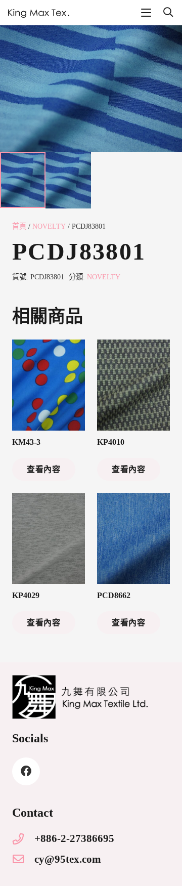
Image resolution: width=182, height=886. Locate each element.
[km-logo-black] (38, 13)
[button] (146, 13)
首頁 (19, 226)
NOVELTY (49, 226)
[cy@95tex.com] (23, 859)
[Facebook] (26, 771)
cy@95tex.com (67, 859)
